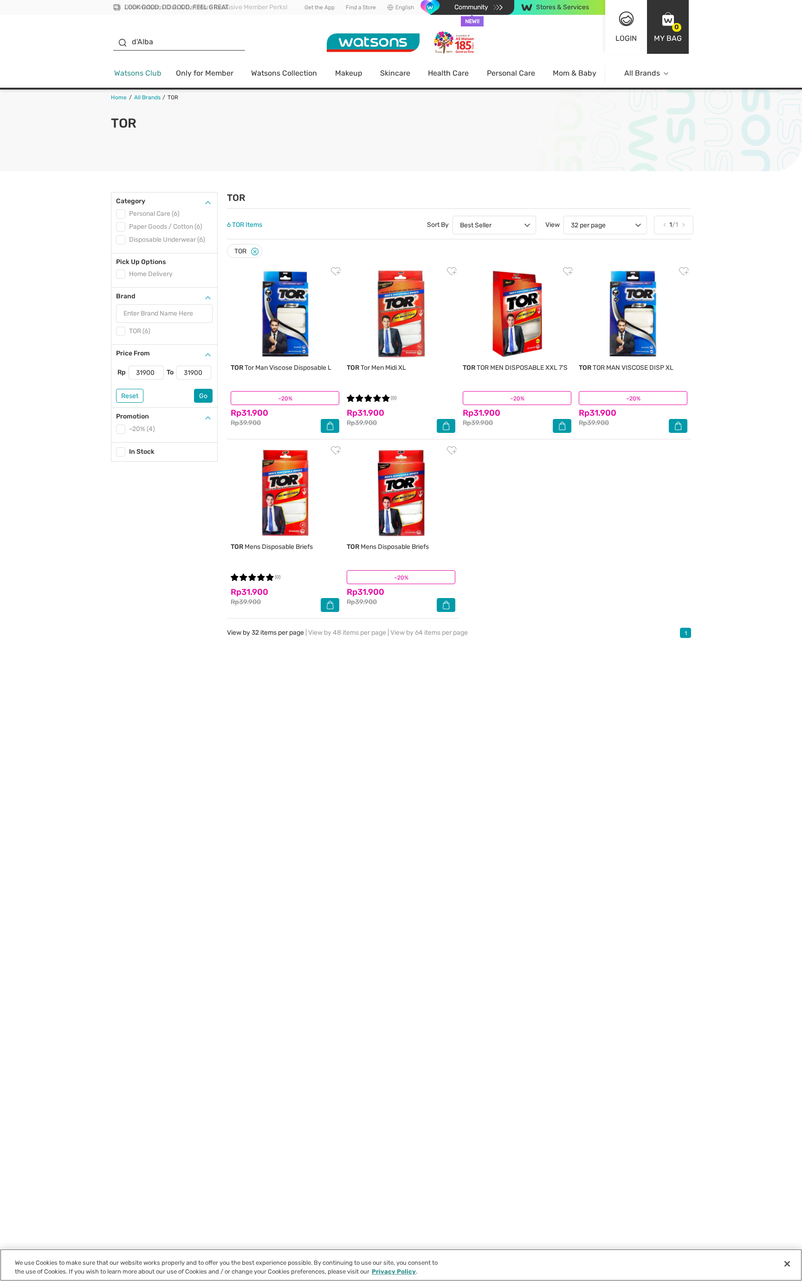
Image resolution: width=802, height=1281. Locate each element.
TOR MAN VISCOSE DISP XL (626, 368)
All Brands (642, 73)
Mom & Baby (574, 73)
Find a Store (361, 7)
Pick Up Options (141, 262)
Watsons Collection (284, 73)
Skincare (395, 73)
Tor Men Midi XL (376, 368)
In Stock (142, 452)
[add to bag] (330, 426)
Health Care (448, 73)
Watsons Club (138, 73)
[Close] (255, 252)
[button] (668, 27)
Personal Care (511, 73)
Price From (133, 353)
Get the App (319, 7)
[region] (401, 1265)
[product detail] (285, 313)
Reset (129, 396)
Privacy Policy (394, 1271)
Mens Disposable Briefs (272, 547)
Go (203, 396)
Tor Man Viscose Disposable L (281, 368)
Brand (126, 296)
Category (130, 201)
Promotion (132, 416)
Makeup (348, 73)
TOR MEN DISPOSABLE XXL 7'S (515, 368)
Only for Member (204, 73)
